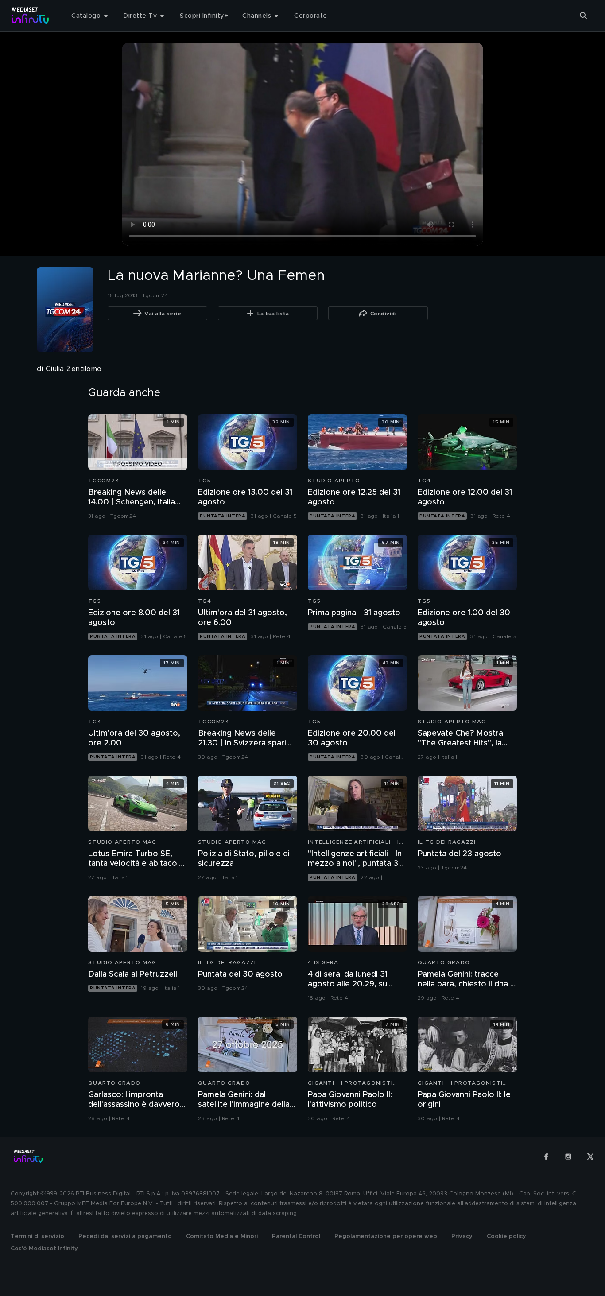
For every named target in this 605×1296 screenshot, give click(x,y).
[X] (590, 1156)
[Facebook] (546, 1156)
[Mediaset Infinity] (30, 16)
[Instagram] (568, 1156)
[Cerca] (583, 16)
